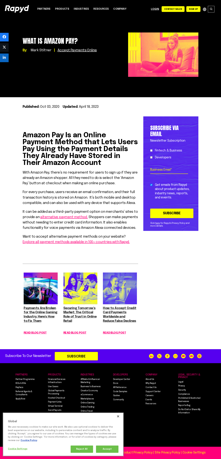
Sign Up (193, 9)
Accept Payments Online (77, 50)
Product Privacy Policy (136, 452)
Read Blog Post (35, 332)
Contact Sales (173, 9)
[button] (4, 37)
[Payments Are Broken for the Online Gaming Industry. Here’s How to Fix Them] (41, 303)
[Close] (118, 416)
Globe (204, 9)
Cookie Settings (17, 449)
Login (155, 9)
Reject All (82, 449)
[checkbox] (170, 154)
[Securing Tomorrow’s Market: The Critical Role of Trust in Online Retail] (80, 303)
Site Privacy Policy (167, 452)
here (157, 223)
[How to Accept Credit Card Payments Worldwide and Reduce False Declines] (120, 303)
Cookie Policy (29, 440)
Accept (107, 449)
